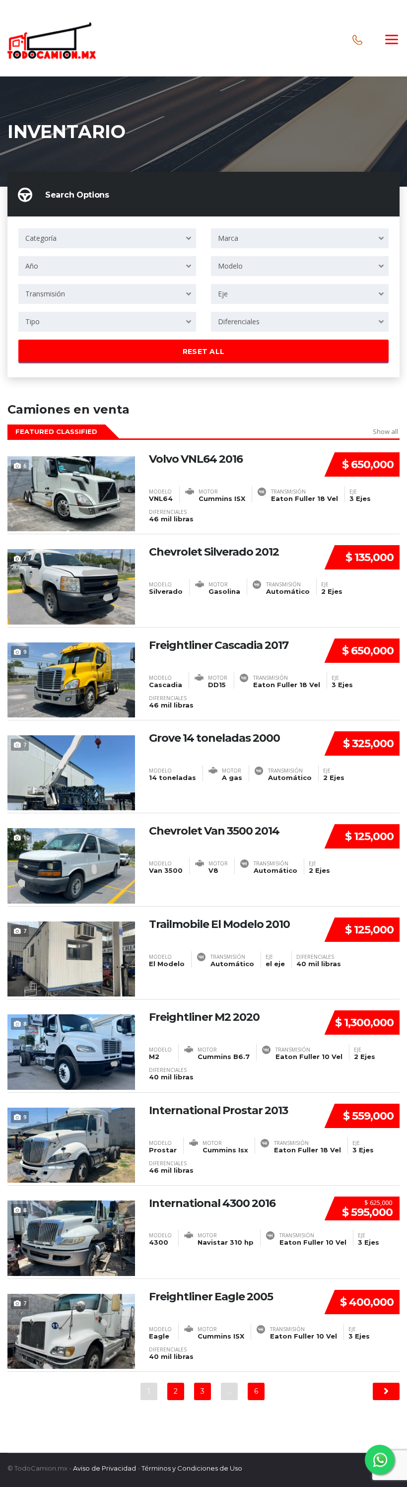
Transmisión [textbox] (45, 293)
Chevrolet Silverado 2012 (214, 552)
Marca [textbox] (228, 238)
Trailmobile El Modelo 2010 (219, 924)
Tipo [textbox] (32, 321)
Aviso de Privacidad (104, 1468)
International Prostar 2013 (218, 1111)
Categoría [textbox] (41, 238)
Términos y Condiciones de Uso (191, 1468)
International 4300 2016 (212, 1203)
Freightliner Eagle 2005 (211, 1297)
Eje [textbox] (223, 293)
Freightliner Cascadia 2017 (218, 645)
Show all (385, 431)
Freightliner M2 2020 (204, 1017)
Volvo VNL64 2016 (196, 459)
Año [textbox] (31, 266)
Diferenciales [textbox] (239, 321)
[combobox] (107, 238)
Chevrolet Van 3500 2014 (214, 831)
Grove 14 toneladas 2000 (214, 738)
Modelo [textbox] (230, 266)
